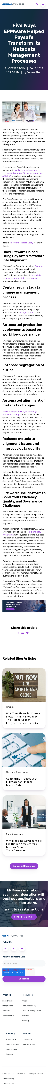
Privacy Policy (8, 1078)
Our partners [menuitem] (11, 1049)
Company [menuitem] (10, 1033)
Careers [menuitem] (9, 1054)
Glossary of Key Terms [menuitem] (31, 1011)
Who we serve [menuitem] (8, 1016)
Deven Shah (34, 72)
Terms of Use (8, 1083)
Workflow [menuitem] (6, 1011)
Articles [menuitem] (25, 1001)
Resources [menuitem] (27, 995)
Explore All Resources (24, 866)
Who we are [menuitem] (11, 1039)
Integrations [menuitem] (7, 1006)
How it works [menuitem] (7, 1001)
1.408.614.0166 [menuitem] (29, 1044)
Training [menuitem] (25, 1021)
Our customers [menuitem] (12, 1044)
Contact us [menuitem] (28, 1039)
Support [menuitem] (27, 1033)
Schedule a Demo (23, 917)
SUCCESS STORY (15, 68)
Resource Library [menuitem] (29, 1006)
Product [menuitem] (6, 995)
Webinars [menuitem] (26, 1016)
